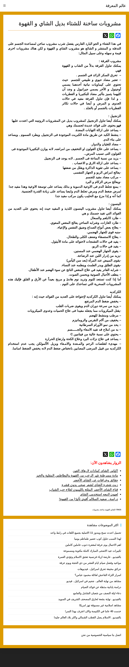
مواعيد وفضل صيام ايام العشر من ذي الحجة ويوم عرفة (90, 562)
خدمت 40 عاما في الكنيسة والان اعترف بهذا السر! (93, 611)
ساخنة (102, 510)
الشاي (113, 510)
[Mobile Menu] (4, 5)
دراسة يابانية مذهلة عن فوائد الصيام (101, 587)
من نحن (85, 635)
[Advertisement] (34, 82)
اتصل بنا (116, 635)
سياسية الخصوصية (100, 635)
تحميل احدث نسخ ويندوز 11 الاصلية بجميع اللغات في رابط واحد (85, 532)
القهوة (107, 510)
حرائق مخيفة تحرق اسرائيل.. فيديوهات (99, 569)
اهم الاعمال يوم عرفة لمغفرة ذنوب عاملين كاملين (93, 544)
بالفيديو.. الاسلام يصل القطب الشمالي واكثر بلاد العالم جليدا (87, 617)
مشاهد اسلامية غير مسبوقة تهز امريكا (100, 605)
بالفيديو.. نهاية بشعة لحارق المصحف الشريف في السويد (89, 599)
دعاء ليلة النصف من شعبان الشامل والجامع (97, 593)
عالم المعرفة (116, 5)
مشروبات (95, 510)
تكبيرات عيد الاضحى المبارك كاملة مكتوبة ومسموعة (92, 550)
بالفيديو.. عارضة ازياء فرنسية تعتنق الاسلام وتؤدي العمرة (89, 556)
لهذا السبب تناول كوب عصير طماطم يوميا (97, 538)
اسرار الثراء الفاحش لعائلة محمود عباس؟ (98, 575)
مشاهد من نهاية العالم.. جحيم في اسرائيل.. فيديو (94, 581)
